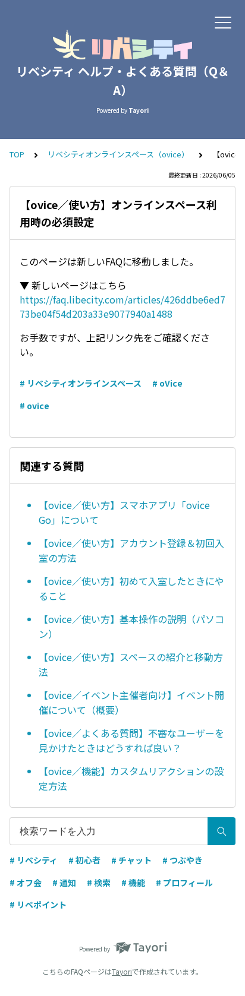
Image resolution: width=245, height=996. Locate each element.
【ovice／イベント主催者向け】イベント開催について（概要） (131, 702)
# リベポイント (38, 904)
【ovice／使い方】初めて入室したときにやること (131, 588)
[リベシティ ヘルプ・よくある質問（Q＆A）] (122, 44)
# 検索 (99, 883)
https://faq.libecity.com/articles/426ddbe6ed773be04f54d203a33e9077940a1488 (122, 306)
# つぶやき (182, 860)
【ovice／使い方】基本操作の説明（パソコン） (131, 626)
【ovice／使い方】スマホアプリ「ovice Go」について (124, 512)
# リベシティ (34, 860)
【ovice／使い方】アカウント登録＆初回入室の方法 (131, 550)
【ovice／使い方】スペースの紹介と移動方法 (131, 664)
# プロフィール (184, 883)
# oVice (167, 383)
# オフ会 (26, 883)
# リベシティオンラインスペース (81, 383)
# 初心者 (84, 860)
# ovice (34, 406)
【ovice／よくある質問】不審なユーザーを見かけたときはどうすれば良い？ (131, 740)
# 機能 (133, 883)
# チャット (131, 860)
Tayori (122, 971)
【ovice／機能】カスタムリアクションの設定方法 (131, 778)
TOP (17, 154)
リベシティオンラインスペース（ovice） (118, 154)
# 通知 (64, 883)
